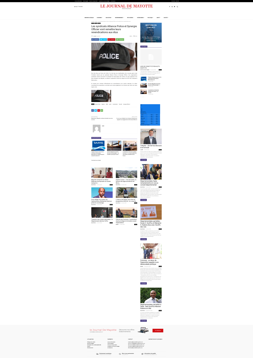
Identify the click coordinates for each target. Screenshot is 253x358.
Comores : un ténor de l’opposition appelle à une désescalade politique (149, 262)
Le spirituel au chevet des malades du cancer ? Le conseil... (153, 91)
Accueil (92, 21)
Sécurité (120, 104)
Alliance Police (97, 104)
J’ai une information (111, 342)
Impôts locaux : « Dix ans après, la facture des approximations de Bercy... (126, 181)
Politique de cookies (91, 342)
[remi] (92, 36)
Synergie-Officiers (126, 104)
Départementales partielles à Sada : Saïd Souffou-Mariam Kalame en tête (150, 306)
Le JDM (141, 149)
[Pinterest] (98, 110)
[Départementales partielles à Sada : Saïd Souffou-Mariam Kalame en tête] (151, 295)
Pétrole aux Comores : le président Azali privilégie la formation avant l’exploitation (126, 221)
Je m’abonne (110, 347)
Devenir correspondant (112, 344)
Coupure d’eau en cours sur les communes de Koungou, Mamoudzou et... (154, 78)
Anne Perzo (93, 184)
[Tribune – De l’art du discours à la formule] (151, 136)
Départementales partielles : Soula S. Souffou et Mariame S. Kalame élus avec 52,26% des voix (150, 224)
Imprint (88, 346)
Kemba (117, 224)
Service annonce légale (144, 69)
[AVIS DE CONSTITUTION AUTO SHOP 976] (151, 57)
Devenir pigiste (111, 343)
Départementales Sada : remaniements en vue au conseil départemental (149, 183)
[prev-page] (141, 97)
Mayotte (103, 104)
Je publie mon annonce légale (113, 346)
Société (99, 23)
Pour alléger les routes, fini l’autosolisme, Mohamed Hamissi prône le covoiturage (101, 201)
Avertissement (90, 347)
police (110, 104)
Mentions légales (90, 343)
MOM (107, 104)
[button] (177, 6)
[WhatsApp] (101, 110)
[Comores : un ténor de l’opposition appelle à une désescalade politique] (151, 251)
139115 (111, 184)
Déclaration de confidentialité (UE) (94, 344)
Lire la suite (143, 159)
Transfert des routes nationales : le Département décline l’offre (102, 220)
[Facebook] (170, 7)
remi (95, 36)
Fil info (96, 21)
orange (96, 23)
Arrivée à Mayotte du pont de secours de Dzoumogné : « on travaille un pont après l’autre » (113, 153)
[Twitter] (174, 7)
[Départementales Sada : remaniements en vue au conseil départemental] (151, 172)
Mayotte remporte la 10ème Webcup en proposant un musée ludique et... (101, 181)
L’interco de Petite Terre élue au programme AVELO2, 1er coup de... (126, 200)
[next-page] (143, 97)
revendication (115, 104)
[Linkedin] (172, 7)
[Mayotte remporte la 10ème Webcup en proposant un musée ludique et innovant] (102, 173)
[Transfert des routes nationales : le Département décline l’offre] (102, 212)
